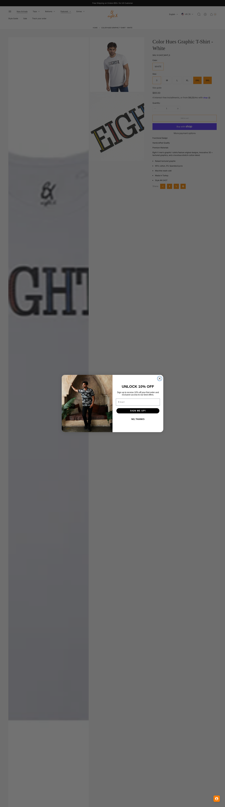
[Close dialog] (159, 378)
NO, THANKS (138, 419)
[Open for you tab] (217, 799)
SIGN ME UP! (138, 411)
